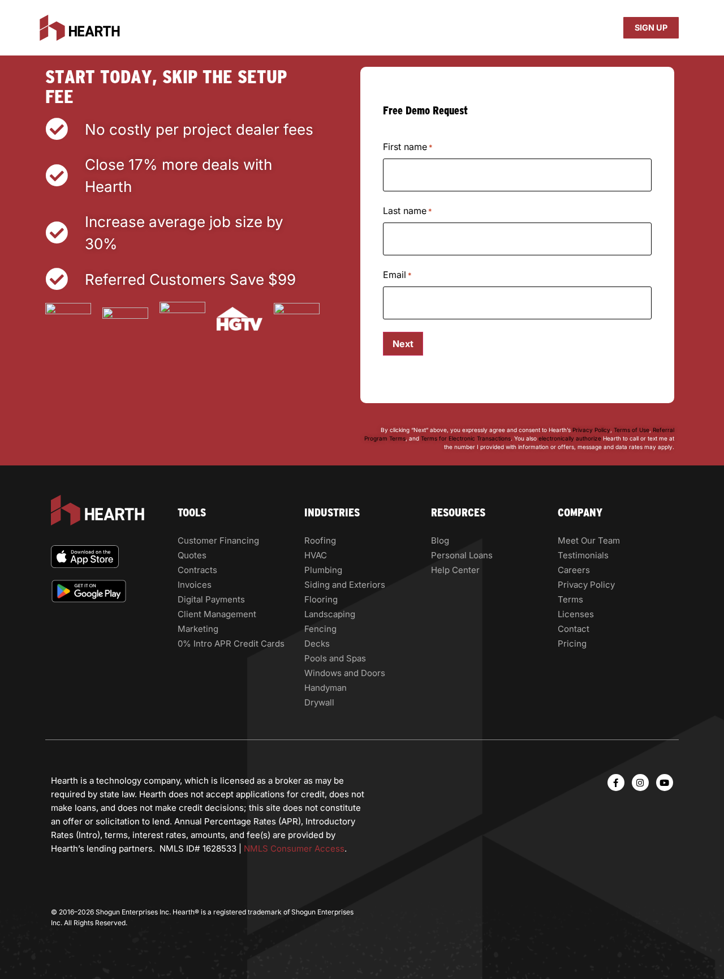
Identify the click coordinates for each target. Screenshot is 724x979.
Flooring (321, 599)
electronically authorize (569, 438)
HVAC (315, 555)
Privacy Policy (591, 429)
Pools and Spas (335, 658)
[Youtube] (664, 782)
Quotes (192, 555)
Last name (407, 210)
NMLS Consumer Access (294, 848)
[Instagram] (640, 782)
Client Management (217, 614)
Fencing (320, 628)
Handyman (325, 687)
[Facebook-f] (615, 782)
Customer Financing (218, 540)
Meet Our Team (589, 540)
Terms (570, 599)
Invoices (195, 584)
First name (408, 146)
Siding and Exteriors (344, 584)
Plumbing (323, 570)
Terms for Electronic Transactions (466, 438)
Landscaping (329, 614)
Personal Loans (462, 555)
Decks (317, 643)
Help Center (455, 570)
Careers (574, 570)
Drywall (319, 702)
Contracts (197, 570)
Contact (573, 628)
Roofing (320, 540)
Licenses (576, 614)
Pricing (572, 643)
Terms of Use (630, 429)
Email (397, 274)
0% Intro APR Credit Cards (231, 643)
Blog (440, 540)
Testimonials (583, 555)
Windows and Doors (344, 673)
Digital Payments (211, 599)
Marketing (198, 628)
